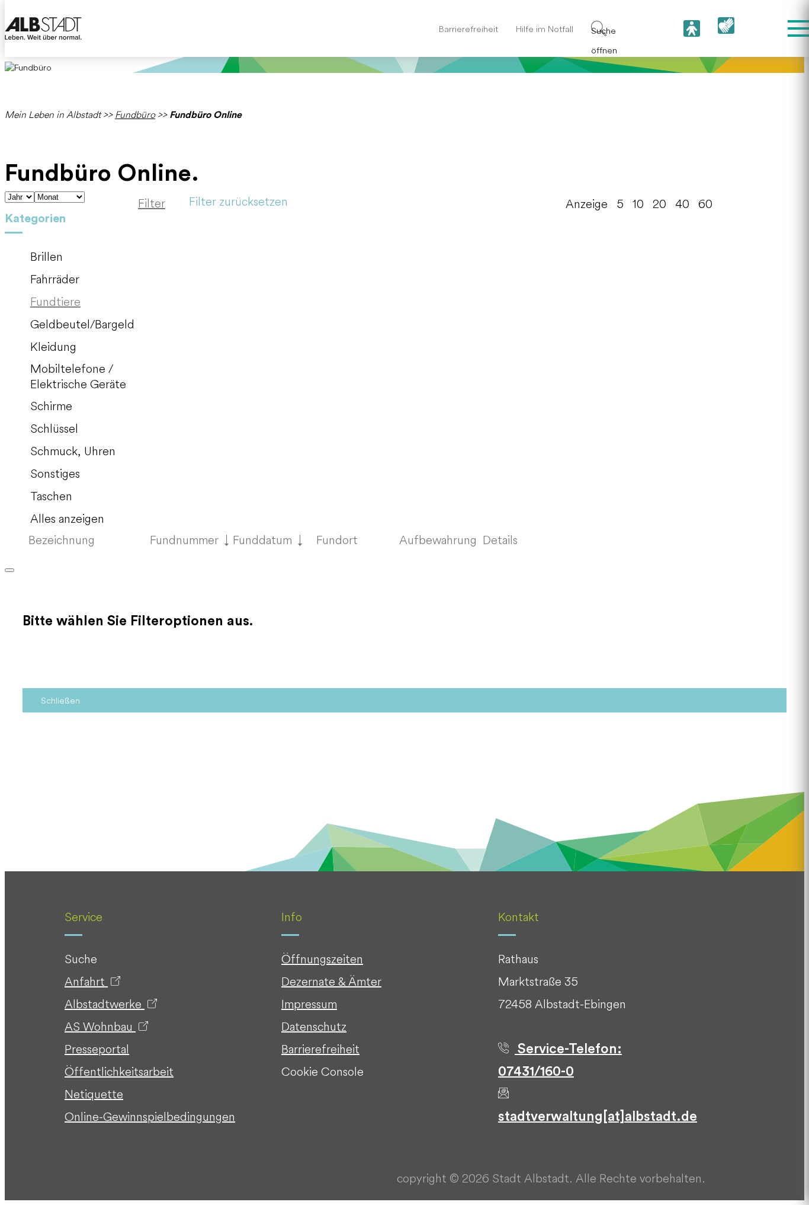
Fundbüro (135, 114)
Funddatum (268, 539)
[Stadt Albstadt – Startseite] (43, 28)
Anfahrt (86, 981)
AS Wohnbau (100, 1026)
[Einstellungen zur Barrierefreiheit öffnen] (691, 28)
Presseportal (97, 1048)
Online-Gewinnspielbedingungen (150, 1116)
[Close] (9, 570)
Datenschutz (313, 1026)
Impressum (309, 1003)
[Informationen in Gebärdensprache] (726, 28)
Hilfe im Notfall (544, 28)
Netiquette (94, 1093)
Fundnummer (189, 539)
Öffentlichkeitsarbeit (119, 1071)
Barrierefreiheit (468, 28)
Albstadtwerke (105, 1003)
